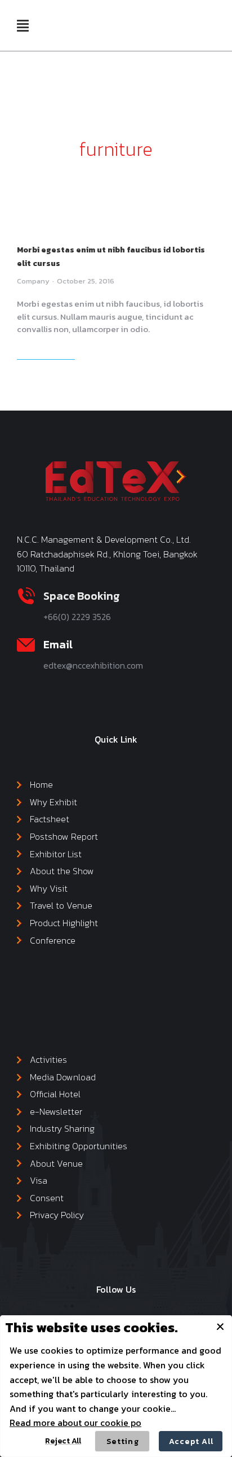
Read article (45, 352)
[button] (23, 25)
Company (33, 281)
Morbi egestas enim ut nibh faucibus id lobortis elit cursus (111, 256)
